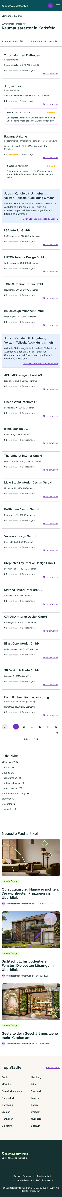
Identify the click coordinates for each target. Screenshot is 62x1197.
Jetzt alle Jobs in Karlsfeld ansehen (40, 219)
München (7, 1084)
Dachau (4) (8, 767)
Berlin (5, 1077)
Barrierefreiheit (44, 1176)
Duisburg (7, 1125)
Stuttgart (36, 1091)
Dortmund (7, 1105)
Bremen (6, 1111)
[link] (31, 64)
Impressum (47, 1180)
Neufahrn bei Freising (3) (15, 793)
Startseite (6, 16)
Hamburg (36, 1077)
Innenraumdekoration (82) (45, 41)
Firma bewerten (50, 73)
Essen (34, 1105)
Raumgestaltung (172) (14, 41)
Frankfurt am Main (12, 1091)
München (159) (10, 762)
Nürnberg (36, 1118)
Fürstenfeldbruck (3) (13, 783)
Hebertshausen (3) (12, 788)
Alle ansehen (53, 1067)
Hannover (7, 1118)
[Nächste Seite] (57, 732)
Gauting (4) (8, 772)
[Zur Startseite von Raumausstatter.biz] (15, 5)
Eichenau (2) (8, 798)
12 (56, 726)
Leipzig (35, 1098)
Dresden (35, 1111)
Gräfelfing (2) (9, 803)
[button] (50, 5)
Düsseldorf (8, 1098)
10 (40, 726)
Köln (33, 1084)
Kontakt (17, 1176)
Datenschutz (29, 1176)
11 (48, 726)
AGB (38, 1180)
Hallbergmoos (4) (11, 777)
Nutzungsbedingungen (23, 1180)
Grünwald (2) (9, 809)
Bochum (35, 1125)
